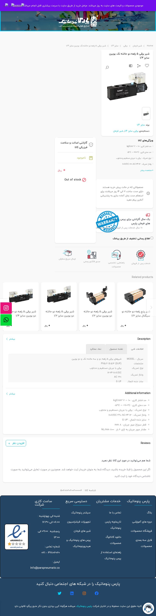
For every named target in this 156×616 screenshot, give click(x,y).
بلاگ (149, 512)
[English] (12, 6)
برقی (125, 46)
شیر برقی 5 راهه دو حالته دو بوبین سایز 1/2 (98, 313)
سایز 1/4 (114, 46)
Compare (130, 66)
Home (150, 46)
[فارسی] (6, 6)
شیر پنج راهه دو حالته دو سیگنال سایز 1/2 (136, 313)
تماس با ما (115, 512)
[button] (107, 67)
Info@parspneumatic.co (45, 567)
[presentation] (151, 307)
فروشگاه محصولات (141, 530)
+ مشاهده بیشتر (146, 170)
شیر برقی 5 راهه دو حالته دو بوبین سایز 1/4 (22, 313)
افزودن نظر (18, 443)
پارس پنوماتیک (84, 606)
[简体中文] (20, 6)
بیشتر (12, 339)
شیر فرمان (137, 46)
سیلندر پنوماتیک (81, 512)
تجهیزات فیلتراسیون (79, 521)
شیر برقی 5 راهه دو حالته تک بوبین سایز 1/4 (86, 46)
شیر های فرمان (82, 530)
